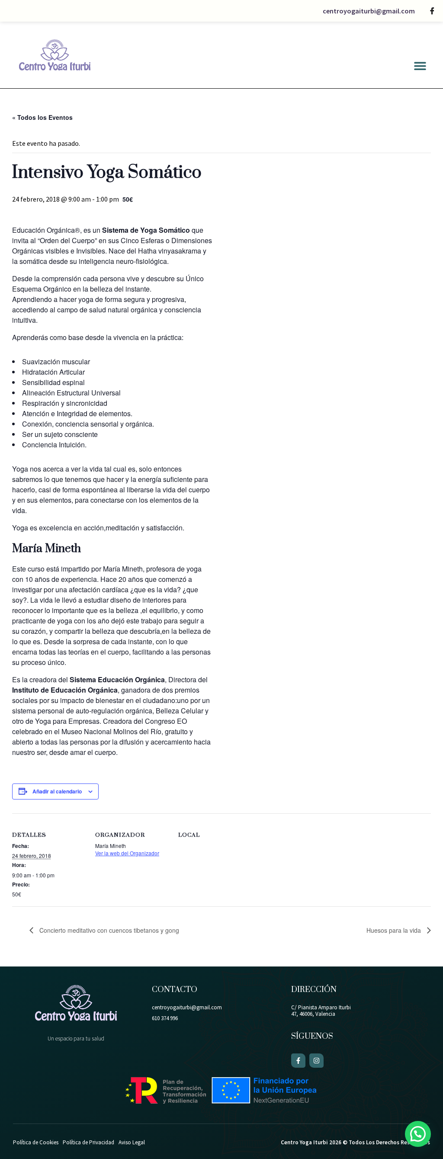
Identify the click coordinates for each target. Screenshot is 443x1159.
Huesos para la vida (394, 930)
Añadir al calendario (57, 791)
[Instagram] (316, 1060)
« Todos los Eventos (42, 117)
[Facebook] (432, 10)
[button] (420, 65)
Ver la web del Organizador (127, 853)
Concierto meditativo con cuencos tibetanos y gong (108, 930)
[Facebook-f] (298, 1060)
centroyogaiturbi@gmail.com (369, 10)
